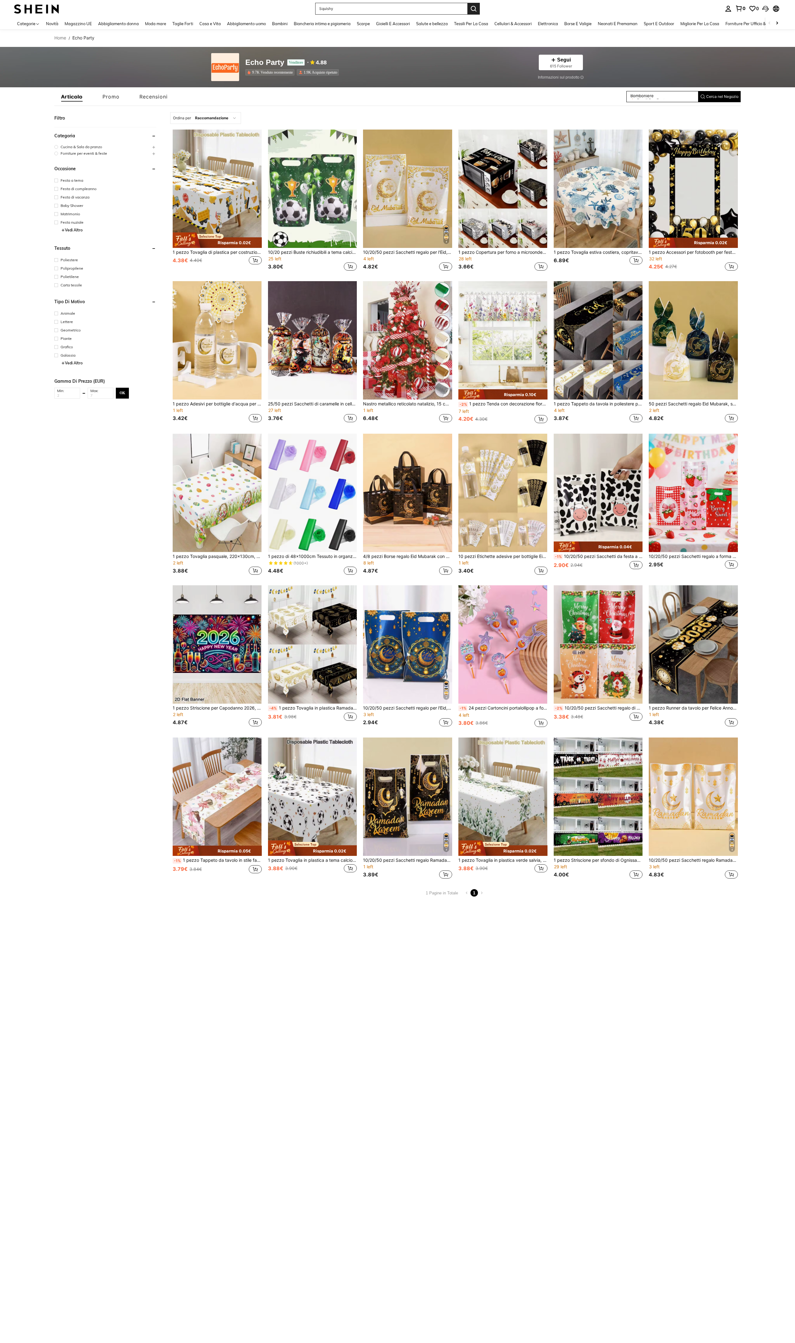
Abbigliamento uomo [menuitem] (246, 23)
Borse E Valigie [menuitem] (578, 23)
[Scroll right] (777, 23)
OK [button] (122, 393)
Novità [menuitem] (52, 23)
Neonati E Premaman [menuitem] (618, 23)
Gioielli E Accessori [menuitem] (393, 23)
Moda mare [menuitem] (155, 23)
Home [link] (60, 37)
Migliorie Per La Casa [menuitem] (699, 23)
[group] (105, 147)
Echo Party (264, 62)
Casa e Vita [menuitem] (210, 23)
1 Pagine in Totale (442, 893)
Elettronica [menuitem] (548, 23)
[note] (217, 240)
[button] (765, 8)
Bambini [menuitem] (280, 23)
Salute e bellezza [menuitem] (432, 23)
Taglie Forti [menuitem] (182, 23)
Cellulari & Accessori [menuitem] (513, 23)
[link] (740, 8)
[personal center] (728, 8)
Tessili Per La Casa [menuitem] (471, 23)
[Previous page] (466, 893)
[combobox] (205, 118)
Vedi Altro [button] (74, 230)
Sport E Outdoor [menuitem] (659, 23)
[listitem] (271, 72)
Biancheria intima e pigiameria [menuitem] (322, 23)
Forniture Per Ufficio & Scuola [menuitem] (752, 23)
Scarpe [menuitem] (363, 23)
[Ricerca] (473, 9)
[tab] (72, 96)
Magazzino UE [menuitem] (78, 23)
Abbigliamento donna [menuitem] (118, 23)
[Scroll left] (769, 23)
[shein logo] (36, 8)
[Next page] (481, 893)
